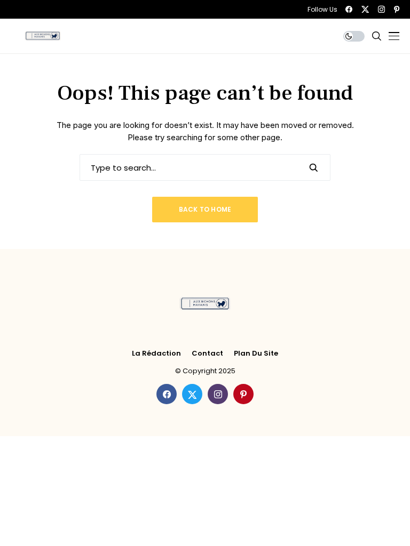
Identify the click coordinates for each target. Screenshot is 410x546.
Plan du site (256, 353)
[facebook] (348, 9)
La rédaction (156, 353)
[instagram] (381, 9)
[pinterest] (396, 9)
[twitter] (365, 9)
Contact (207, 353)
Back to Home (205, 209)
